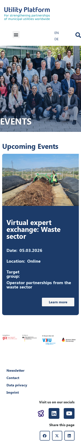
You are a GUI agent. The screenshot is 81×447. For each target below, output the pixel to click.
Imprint (12, 392)
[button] (16, 34)
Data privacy (16, 385)
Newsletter (15, 370)
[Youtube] (69, 413)
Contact (12, 377)
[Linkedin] (54, 413)
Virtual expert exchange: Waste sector (33, 228)
